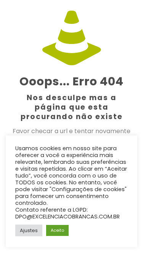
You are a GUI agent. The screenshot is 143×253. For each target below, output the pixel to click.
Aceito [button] (57, 230)
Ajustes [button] (29, 230)
